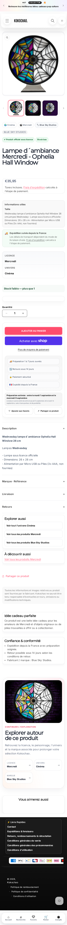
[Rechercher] (53, 21)
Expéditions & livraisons (20, 831)
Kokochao (12, 882)
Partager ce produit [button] (17, 576)
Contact (11, 826)
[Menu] (7, 20)
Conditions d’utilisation (24, 896)
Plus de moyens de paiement (33, 349)
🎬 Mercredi (26, 125)
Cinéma (9, 273)
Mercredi (10, 261)
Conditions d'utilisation (20, 850)
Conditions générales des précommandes (30, 845)
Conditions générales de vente (24, 840)
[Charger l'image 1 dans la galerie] (16, 108)
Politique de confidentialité (24, 891)
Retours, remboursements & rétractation (29, 836)
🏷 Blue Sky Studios (46, 125)
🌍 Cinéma (9, 125)
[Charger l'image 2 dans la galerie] (33, 108)
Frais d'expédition (34, 187)
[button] (62, 20)
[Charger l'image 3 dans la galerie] (50, 108)
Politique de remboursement (25, 887)
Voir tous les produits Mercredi (22, 559)
